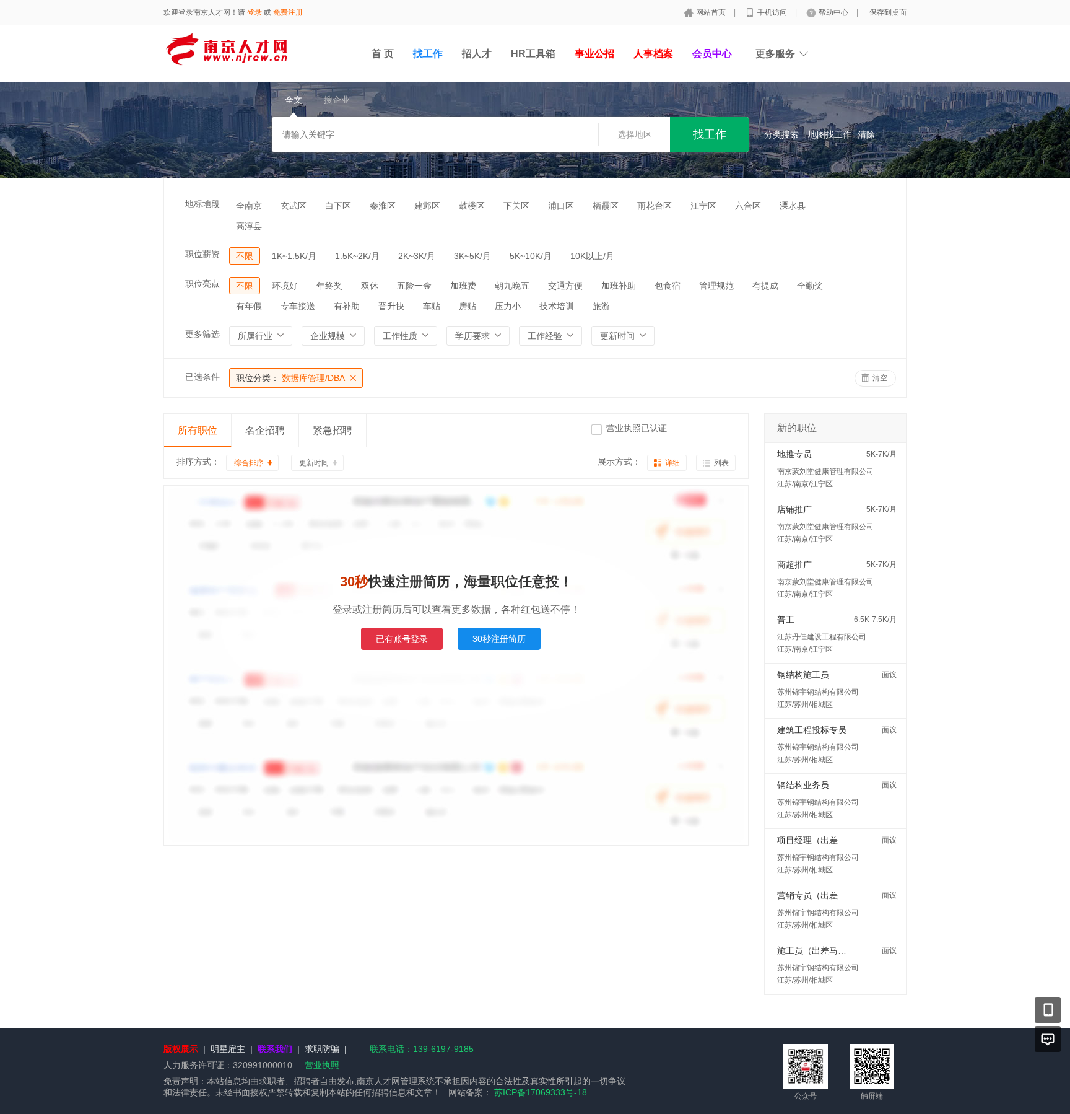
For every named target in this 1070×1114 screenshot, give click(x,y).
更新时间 (314, 462)
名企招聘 (265, 430)
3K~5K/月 (472, 256)
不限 (244, 256)
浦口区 (561, 206)
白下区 (338, 206)
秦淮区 (383, 206)
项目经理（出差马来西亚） (829, 840)
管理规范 (716, 286)
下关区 (516, 206)
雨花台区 (654, 206)
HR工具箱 (533, 53)
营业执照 (322, 1065)
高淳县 (249, 226)
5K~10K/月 (531, 256)
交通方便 (565, 286)
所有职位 (197, 430)
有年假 (249, 306)
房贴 (467, 306)
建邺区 (427, 206)
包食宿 (668, 286)
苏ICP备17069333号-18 (540, 1092)
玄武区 (294, 206)
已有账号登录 (402, 639)
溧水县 (793, 206)
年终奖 (329, 286)
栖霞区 (606, 206)
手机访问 (773, 12)
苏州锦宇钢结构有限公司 (818, 692)
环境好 (285, 286)
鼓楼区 (472, 206)
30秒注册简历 (499, 639)
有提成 (765, 286)
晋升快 (391, 306)
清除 (866, 134)
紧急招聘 (332, 430)
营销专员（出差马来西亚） (829, 895)
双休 (369, 286)
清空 (879, 378)
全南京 (249, 206)
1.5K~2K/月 (357, 256)
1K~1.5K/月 (294, 256)
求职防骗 (322, 1049)
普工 (785, 620)
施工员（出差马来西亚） (824, 950)
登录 (254, 12)
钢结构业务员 (803, 785)
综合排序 (249, 462)
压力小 (508, 306)
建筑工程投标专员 (811, 730)
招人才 (477, 53)
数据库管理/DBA (290, 378)
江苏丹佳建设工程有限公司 (821, 637)
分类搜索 (781, 134)
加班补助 (618, 286)
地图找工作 (829, 134)
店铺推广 (794, 509)
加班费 (463, 286)
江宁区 (703, 206)
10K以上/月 (592, 256)
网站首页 (712, 12)
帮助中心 (834, 12)
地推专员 (794, 454)
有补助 (347, 306)
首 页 (383, 53)
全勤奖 (810, 286)
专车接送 (298, 306)
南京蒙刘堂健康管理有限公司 (825, 471)
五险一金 (414, 286)
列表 (721, 462)
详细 (672, 462)
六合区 (748, 206)
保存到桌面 (888, 12)
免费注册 (288, 12)
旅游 (601, 306)
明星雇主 (228, 1049)
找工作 (428, 53)
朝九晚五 (512, 286)
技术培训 (556, 306)
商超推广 (794, 564)
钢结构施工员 (803, 675)
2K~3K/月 (416, 256)
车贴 (431, 306)
